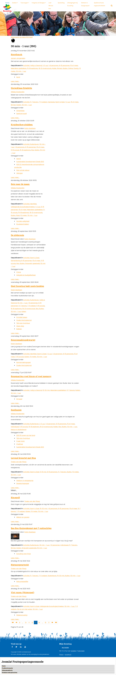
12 (32, 622)
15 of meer (74, 65)
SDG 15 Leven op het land (25, 435)
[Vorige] (16, 622)
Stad (18, 215)
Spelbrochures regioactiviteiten (99, 4)
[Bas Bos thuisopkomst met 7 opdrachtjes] (15, 536)
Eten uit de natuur (22, 170)
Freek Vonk (20, 441)
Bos (32, 150)
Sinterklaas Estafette (21, 88)
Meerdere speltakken (18, 68)
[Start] (13, 622)
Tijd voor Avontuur (23, 323)
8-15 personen (64, 65)
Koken (24, 311)
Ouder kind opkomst (24, 320)
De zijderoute (17, 235)
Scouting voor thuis (23, 554)
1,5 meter (23, 215)
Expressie (51, 102)
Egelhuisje (16, 410)
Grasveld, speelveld (32, 263)
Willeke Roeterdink (17, 92)
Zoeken (14, 3)
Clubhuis (19, 444)
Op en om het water (24, 609)
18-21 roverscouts (45, 68)
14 (39, 622)
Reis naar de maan (20, 184)
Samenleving (16, 260)
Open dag (20, 326)
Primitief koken (21, 317)
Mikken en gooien (22, 517)
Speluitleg (61, 3)
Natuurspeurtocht (20, 564)
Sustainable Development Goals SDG (30, 162)
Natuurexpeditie (22, 581)
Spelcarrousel (21, 113)
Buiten (65, 68)
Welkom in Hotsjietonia (24, 480)
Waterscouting (21, 615)
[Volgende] (52, 622)
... (22, 622)
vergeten (73, 651)
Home (7, 3)
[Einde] (56, 622)
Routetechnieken (22, 224)
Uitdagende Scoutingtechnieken (23, 207)
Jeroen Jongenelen (18, 58)
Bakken (19, 329)
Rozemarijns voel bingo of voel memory (31, 376)
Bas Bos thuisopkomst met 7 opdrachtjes (31, 528)
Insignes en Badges (38, 3)
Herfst (18, 159)
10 (25, 622)
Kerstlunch (16, 54)
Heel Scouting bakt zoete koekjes (27, 286)
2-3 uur (45, 65)
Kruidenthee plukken (22, 124)
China (18, 272)
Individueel (15, 427)
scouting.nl (68, 654)
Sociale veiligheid (22, 221)
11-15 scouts (15, 150)
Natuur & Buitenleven (18, 429)
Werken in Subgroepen (85, 4)
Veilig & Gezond (36, 65)
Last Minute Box (51, 5)
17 (49, 622)
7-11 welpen (43, 102)
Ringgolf (15, 497)
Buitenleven (34, 144)
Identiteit (33, 204)
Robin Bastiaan (30, 128)
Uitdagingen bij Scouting (72, 4)
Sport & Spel (59, 102)
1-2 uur (67, 102)
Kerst (18, 77)
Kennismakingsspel (23, 362)
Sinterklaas (20, 111)
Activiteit (26, 65)
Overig (75, 68)
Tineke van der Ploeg (18, 462)
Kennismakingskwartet (23, 340)
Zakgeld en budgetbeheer (26, 275)
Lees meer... (15, 81)
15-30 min (46, 390)
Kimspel (19, 399)
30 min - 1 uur (21, 71)
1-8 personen (53, 65)
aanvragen (81, 651)
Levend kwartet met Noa (23, 458)
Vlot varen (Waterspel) (22, 592)
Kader (54, 68)
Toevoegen (24, 3)
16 (45, 622)
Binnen (59, 68)
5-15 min (43, 472)
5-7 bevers (34, 102)
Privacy (61, 654)
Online (70, 68)
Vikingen (19, 173)
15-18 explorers (32, 68)
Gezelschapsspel (22, 483)
